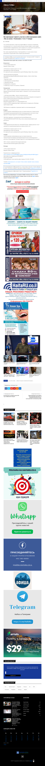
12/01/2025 (7, 41)
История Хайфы (31, 709)
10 (11, 737)
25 (16, 739)
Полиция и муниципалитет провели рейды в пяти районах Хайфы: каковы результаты (22, 440)
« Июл (5, 744)
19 (21, 738)
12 (21, 737)
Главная (5, 6)
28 (33, 739)
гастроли (7, 689)
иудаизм (19, 686)
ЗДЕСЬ (16, 177)
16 (5, 738)
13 (27, 737)
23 (5, 739)
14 (33, 737)
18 (16, 738)
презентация (12, 686)
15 (38, 737)
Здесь (33, 176)
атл (5, 686)
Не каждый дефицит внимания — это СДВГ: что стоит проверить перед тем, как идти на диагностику (16, 704)
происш (19, 689)
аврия (25, 689)
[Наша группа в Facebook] (22, 756)
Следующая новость (35, 393)
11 (16, 737)
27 (27, 739)
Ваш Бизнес (31, 707)
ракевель (13, 689)
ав (29, 686)
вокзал (25, 686)
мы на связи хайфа (12, 380)
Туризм (31, 713)
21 (33, 738)
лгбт (34, 686)
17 (11, 738)
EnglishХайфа (31, 702)
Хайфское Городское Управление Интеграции (24, 380)
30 (5, 741)
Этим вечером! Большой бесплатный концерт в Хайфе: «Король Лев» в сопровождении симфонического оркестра (9, 441)
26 (21, 739)
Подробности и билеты (20, 58)
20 (27, 738)
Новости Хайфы (31, 711)
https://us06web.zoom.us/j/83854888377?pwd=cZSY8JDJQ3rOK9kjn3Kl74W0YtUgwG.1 (21, 154)
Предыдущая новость (9, 393)
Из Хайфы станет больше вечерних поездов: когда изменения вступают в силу (9, 423)
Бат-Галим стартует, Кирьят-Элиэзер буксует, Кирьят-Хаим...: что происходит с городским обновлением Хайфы (35, 442)
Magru (31, 760)
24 (11, 739)
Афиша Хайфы (10, 6)
